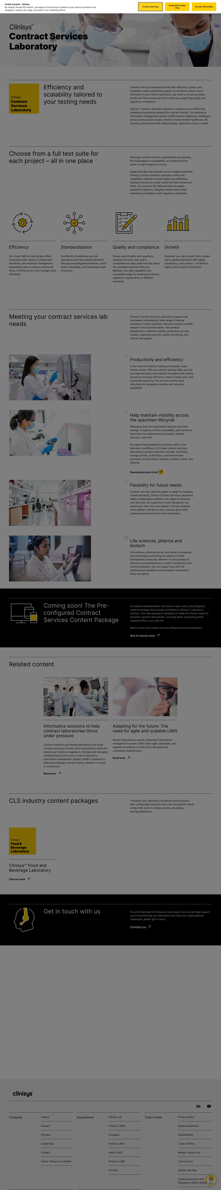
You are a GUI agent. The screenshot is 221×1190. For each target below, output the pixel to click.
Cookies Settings (150, 6)
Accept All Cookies (204, 6)
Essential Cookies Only (177, 6)
